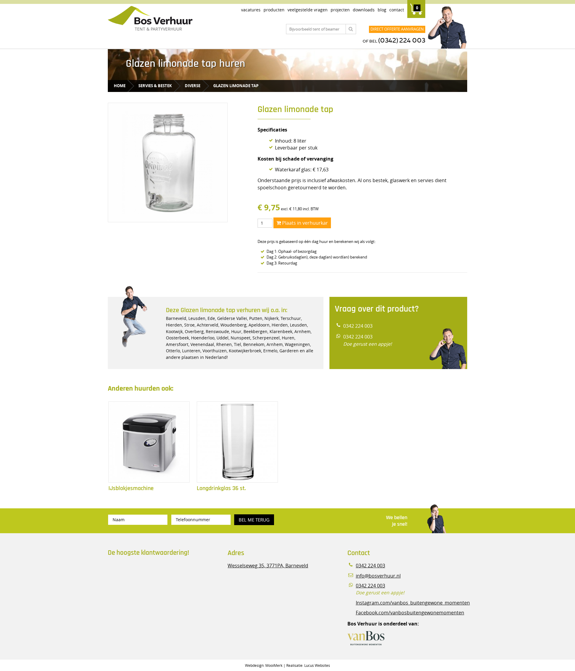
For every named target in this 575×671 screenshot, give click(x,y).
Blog (382, 10)
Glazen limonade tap (235, 85)
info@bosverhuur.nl (378, 576)
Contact (396, 10)
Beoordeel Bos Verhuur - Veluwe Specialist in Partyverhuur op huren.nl (145, 586)
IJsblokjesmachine (131, 488)
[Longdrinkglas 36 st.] (237, 442)
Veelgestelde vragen (308, 10)
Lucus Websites (317, 665)
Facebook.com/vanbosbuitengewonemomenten (410, 613)
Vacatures (251, 10)
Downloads (364, 10)
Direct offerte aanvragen (397, 29)
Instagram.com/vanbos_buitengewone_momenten (413, 603)
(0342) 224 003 (401, 41)
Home (119, 85)
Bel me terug (254, 520)
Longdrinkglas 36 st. (221, 488)
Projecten (340, 10)
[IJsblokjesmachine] (149, 442)
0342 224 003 (358, 326)
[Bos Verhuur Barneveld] (168, 16)
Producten (274, 10)
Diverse (192, 85)
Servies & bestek (155, 85)
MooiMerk (273, 665)
